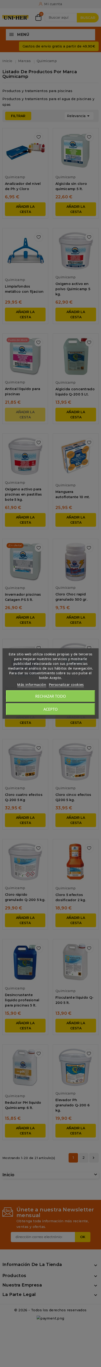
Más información (31, 684)
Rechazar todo (50, 696)
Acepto (50, 709)
